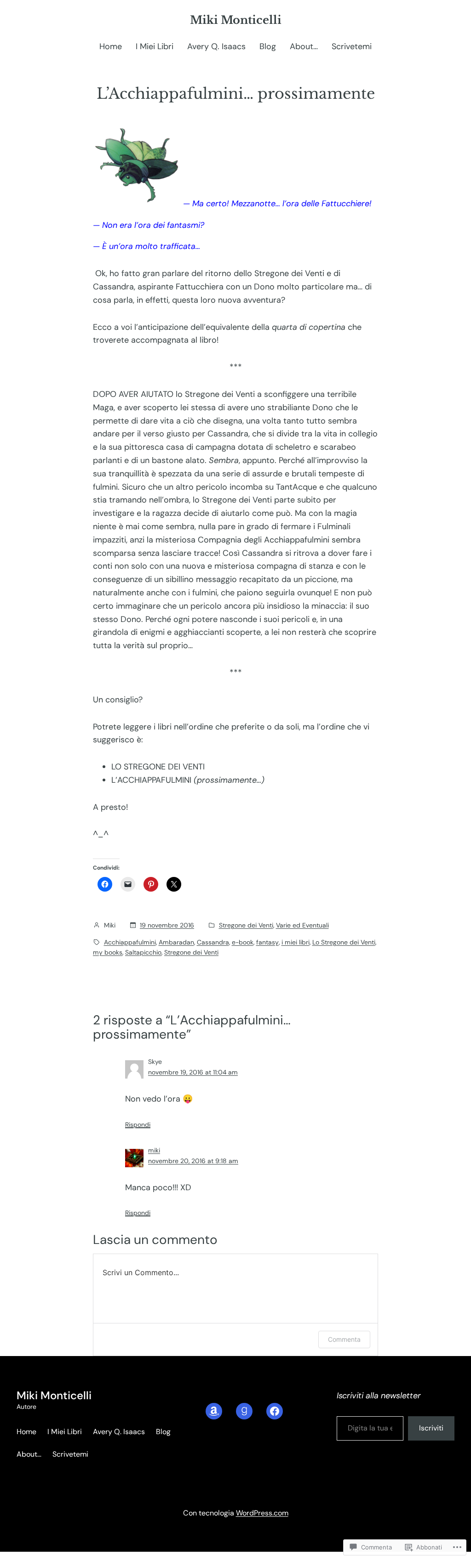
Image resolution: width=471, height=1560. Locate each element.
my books (107, 952)
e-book (242, 942)
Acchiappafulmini (130, 942)
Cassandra (213, 942)
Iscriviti (431, 1428)
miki (154, 1150)
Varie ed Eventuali (302, 925)
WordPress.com (262, 1513)
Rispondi (137, 1124)
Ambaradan (176, 942)
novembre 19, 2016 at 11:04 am (193, 1072)
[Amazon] (214, 1411)
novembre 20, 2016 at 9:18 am (193, 1161)
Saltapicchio (143, 952)
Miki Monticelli (235, 20)
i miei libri (295, 942)
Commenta (344, 1339)
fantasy (267, 942)
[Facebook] (274, 1411)
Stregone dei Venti (246, 925)
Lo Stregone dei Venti (343, 942)
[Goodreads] (244, 1411)
